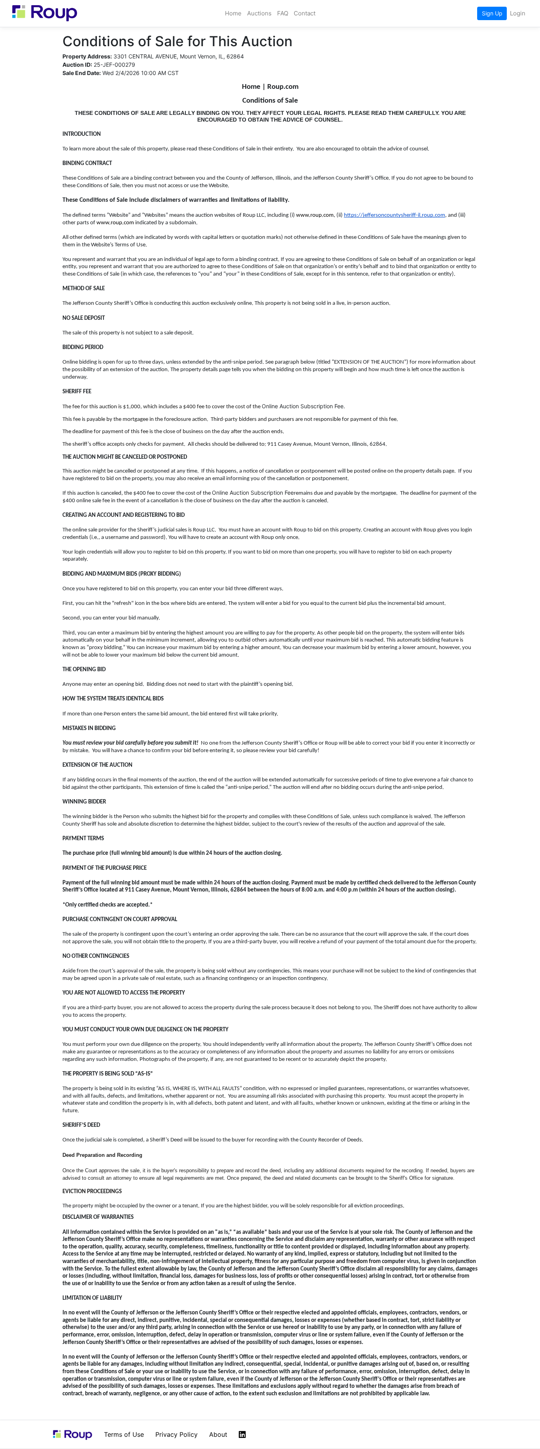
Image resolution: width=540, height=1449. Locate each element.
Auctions (259, 13)
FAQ (282, 13)
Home (233, 13)
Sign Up (492, 13)
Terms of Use (124, 1434)
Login (517, 13)
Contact (304, 13)
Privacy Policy (176, 1434)
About (218, 1434)
